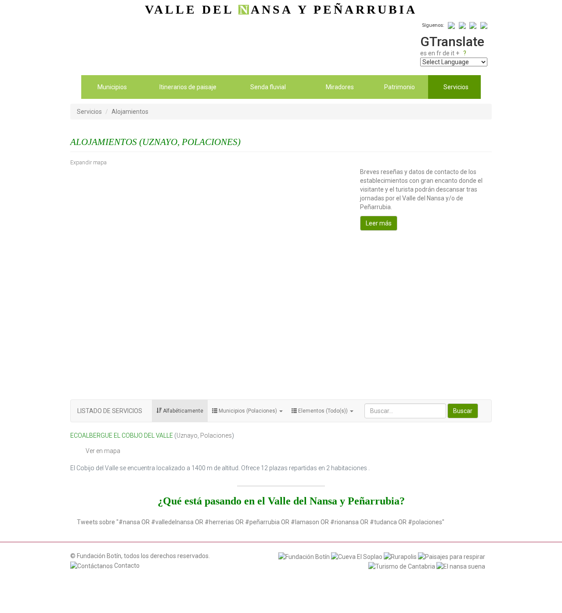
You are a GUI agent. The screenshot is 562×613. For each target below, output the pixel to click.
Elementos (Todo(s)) (323, 411)
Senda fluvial (268, 87)
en (431, 53)
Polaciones (216, 435)
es (423, 53)
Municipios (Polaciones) (247, 411)
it (452, 53)
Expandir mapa (88, 162)
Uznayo (187, 435)
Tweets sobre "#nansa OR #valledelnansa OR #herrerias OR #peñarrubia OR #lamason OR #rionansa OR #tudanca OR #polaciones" (260, 522)
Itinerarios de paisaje (187, 87)
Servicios (455, 87)
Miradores (340, 87)
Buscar (462, 410)
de (446, 53)
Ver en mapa (103, 450)
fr (438, 53)
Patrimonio (399, 87)
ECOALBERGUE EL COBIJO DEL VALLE (121, 435)
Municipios (112, 87)
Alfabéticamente (182, 411)
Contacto (126, 565)
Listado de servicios (109, 410)
